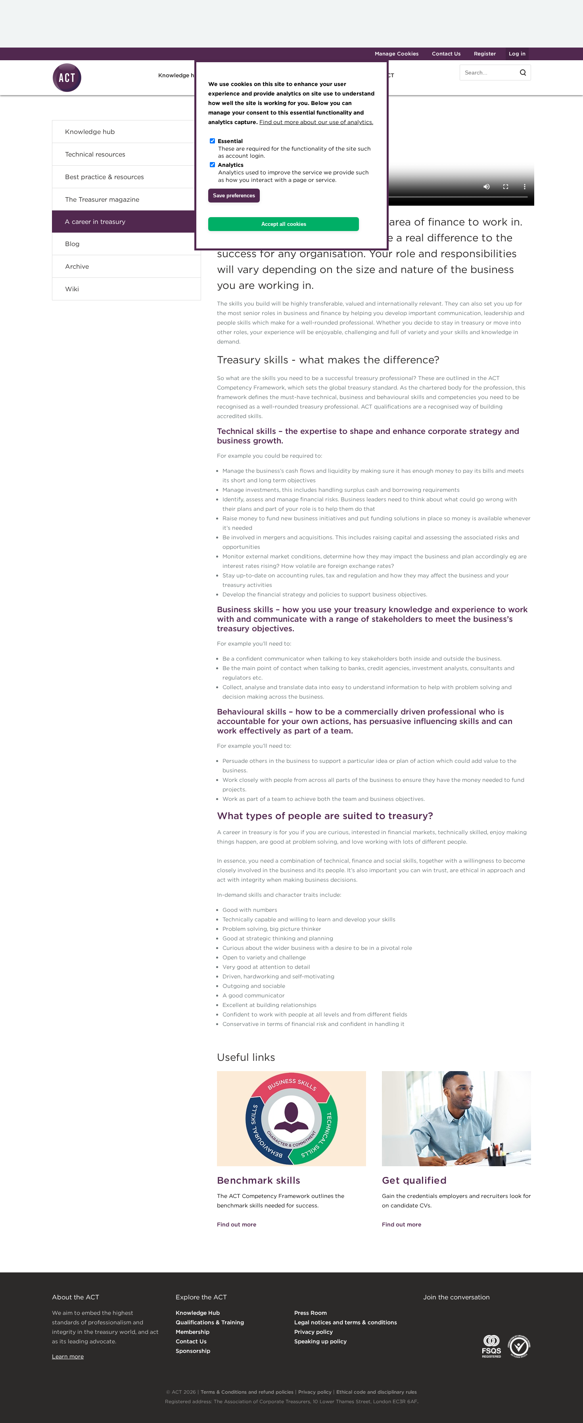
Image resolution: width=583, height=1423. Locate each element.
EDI (519, 1346)
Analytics (231, 164)
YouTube (525, 1313)
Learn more (68, 1356)
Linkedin (428, 1313)
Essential (230, 141)
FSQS (491, 1346)
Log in (517, 53)
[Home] (67, 90)
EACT (435, 1346)
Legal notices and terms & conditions (345, 1322)
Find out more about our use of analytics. (316, 122)
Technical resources (95, 154)
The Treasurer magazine (102, 199)
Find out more (236, 1224)
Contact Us (446, 53)
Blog (72, 244)
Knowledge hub (90, 132)
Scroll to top (564, 1408)
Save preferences (234, 196)
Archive (77, 266)
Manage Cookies (397, 53)
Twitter (460, 1313)
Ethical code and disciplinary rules (376, 1392)
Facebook (493, 1313)
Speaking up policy (320, 1341)
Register (485, 53)
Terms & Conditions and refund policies (247, 1392)
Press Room (310, 1312)
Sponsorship (193, 1350)
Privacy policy (313, 1331)
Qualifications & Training (210, 1322)
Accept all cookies (283, 224)
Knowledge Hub (198, 1312)
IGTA (464, 1346)
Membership (192, 1331)
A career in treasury (95, 221)
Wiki (72, 289)
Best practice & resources (104, 177)
